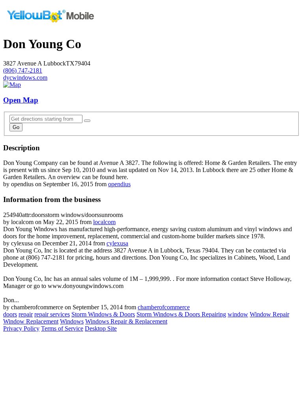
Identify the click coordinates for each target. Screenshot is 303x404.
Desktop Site (101, 328)
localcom (104, 222)
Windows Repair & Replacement (126, 321)
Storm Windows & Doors (103, 314)
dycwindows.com (25, 77)
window (238, 314)
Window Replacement (30, 321)
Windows (72, 321)
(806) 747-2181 (22, 70)
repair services (52, 314)
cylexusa (117, 243)
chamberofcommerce (164, 307)
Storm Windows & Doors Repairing (181, 314)
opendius (119, 184)
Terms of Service (62, 328)
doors (10, 314)
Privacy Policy (21, 328)
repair (26, 314)
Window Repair (269, 314)
